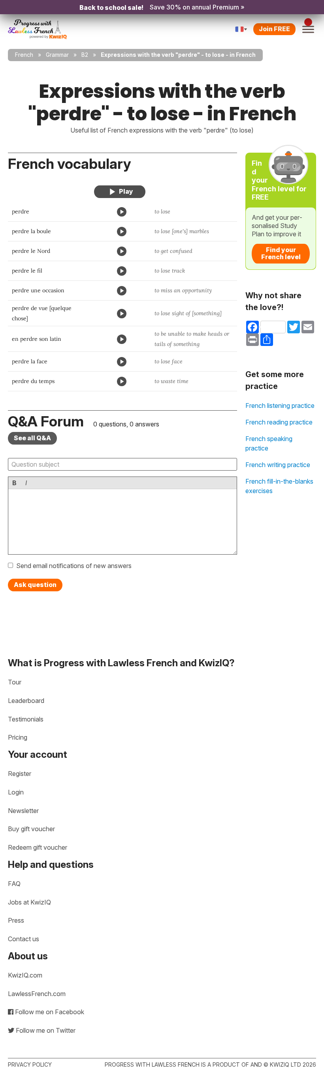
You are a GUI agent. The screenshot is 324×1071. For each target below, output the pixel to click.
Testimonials (25, 719)
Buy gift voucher (31, 829)
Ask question (35, 585)
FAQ (14, 884)
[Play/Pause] (119, 191)
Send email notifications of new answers (74, 566)
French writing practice (277, 465)
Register (19, 774)
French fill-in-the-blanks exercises (279, 486)
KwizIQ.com (25, 975)
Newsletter (23, 811)
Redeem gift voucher (37, 847)
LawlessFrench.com (37, 994)
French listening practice (280, 405)
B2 (84, 54)
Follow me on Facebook (48, 1012)
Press (16, 920)
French (24, 54)
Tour (14, 682)
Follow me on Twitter (44, 1030)
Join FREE (274, 29)
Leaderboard (26, 701)
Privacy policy (30, 1064)
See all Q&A (32, 438)
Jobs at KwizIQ (29, 902)
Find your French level (281, 253)
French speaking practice (268, 443)
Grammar (57, 54)
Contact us (23, 939)
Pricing (17, 737)
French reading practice (279, 422)
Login (16, 792)
